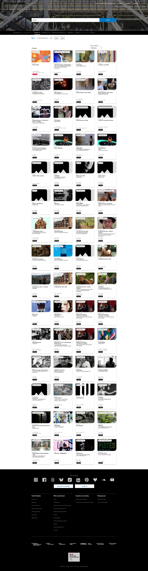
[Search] (141, 2)
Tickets (131, 6)
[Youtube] (112, 480)
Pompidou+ (136, 3)
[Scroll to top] (144, 567)
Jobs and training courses (37, 508)
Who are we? (34, 499)
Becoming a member (36, 511)
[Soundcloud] (103, 480)
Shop (137, 6)
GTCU (71, 566)
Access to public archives (59, 527)
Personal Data (76, 566)
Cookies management (84, 566)
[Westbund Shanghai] (101, 545)
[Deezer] (95, 480)
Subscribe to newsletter (63, 486)
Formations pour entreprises (81, 499)
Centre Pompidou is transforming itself (105, 3)
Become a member (122, 6)
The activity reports (35, 505)
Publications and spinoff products (60, 511)
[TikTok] (70, 480)
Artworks (46, 33)
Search (108, 20)
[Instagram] (36, 480)
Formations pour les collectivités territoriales (84, 502)
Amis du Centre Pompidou (103, 502)
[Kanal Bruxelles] (87, 545)
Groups (55, 499)
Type (62, 38)
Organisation (34, 502)
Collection (127, 3)
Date (56, 38)
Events (37, 33)
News (78, 33)
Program (120, 3)
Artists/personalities (59, 33)
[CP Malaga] (74, 545)
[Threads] (53, 480)
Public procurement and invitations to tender (62, 505)
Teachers (55, 514)
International (34, 514)
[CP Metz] (62, 545)
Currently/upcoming (42, 38)
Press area (56, 530)
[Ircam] (51, 545)
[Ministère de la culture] (74, 557)
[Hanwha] (112, 545)
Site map (68, 566)
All (34, 38)
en (145, 3)
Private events (56, 502)
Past (51, 38)
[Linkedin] (78, 480)
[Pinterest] (86, 480)
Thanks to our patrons (102, 499)
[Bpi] (38, 545)
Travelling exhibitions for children (60, 521)
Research (55, 524)
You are (143, 6)
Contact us (84, 486)
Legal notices (62, 566)
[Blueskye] (61, 480)
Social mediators (57, 517)
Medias (71, 33)
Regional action (35, 517)
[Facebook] (44, 480)
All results (17, 33)
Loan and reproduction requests (60, 508)
